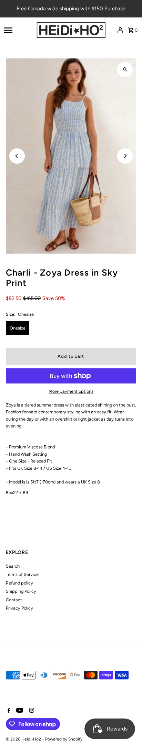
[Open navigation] (18, 29)
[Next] (125, 156)
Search (13, 566)
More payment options (71, 391)
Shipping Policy (21, 591)
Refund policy (19, 583)
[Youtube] (18, 711)
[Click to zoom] (125, 69)
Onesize (18, 328)
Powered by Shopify (63, 739)
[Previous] (17, 156)
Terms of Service (22, 574)
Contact (14, 599)
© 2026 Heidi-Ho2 (24, 739)
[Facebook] (8, 711)
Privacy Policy (19, 608)
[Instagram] (31, 711)
